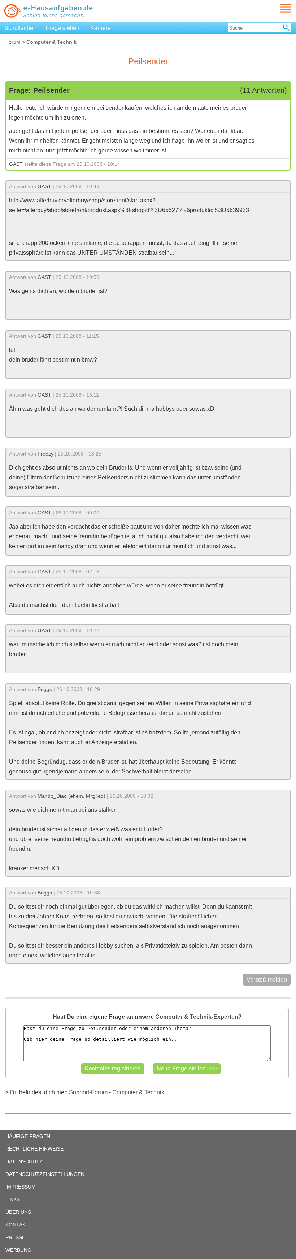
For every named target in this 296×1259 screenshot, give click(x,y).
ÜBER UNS (18, 1212)
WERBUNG (18, 1250)
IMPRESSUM (20, 1187)
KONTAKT (17, 1225)
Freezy (45, 454)
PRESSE (15, 1237)
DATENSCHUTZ (24, 1161)
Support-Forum (88, 1092)
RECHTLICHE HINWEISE (34, 1149)
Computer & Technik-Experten (196, 1017)
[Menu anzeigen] (277, 8)
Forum (13, 42)
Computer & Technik (138, 1092)
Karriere (100, 28)
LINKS (12, 1199)
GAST (16, 164)
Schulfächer (19, 28)
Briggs (45, 689)
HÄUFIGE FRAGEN (27, 1136)
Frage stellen (62, 28)
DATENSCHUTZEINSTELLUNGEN (44, 1174)
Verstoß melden (267, 979)
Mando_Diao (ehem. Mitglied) (71, 796)
